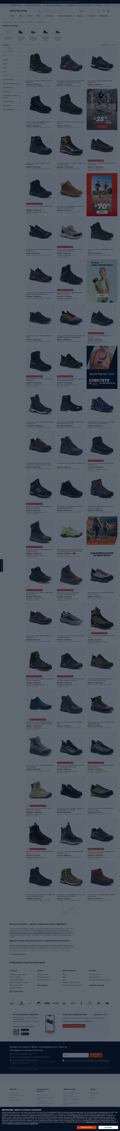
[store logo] (18, 11)
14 (77, 912)
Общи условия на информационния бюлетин (71, 1096)
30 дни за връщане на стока (33, 5)
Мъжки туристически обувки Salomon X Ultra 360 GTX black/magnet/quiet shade (70, 766)
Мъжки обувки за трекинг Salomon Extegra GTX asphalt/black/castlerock (101, 852)
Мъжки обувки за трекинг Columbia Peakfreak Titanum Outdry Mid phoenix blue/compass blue (39, 722)
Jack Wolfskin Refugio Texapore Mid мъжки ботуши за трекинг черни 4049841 (39, 122)
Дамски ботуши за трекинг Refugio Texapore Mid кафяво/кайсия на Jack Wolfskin (70, 895)
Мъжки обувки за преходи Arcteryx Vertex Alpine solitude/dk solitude (70, 636)
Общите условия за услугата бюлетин (21, 1063)
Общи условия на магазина (71, 1093)
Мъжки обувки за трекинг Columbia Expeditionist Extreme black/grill (39, 550)
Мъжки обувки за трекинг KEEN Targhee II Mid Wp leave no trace (101, 895)
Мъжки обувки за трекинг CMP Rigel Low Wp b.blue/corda (100, 81)
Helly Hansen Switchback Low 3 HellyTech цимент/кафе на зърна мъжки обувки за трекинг (39, 464)
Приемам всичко (86, 1127)
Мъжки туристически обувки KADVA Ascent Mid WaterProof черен (70, 852)
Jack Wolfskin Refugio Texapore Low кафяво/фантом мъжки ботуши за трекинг (101, 679)
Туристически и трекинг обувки (26, 22)
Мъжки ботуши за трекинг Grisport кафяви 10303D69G (37, 164)
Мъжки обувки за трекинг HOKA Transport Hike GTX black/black (39, 593)
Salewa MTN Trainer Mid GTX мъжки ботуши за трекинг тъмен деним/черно (101, 507)
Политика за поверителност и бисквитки (30, 1069)
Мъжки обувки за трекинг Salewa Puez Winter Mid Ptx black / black (40, 422)
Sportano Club (71, 5)
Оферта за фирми (42, 1101)
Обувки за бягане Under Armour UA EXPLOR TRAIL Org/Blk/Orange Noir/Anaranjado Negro (71, 336)
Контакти (99, 5)
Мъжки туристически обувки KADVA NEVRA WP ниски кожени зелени (100, 809)
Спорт (10, 22)
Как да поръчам (14, 1093)
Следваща (71, 908)
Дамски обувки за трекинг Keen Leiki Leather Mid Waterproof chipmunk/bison (70, 207)
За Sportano (94, 1093)
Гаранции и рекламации (43, 1106)
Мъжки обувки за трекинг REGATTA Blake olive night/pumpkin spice (100, 722)
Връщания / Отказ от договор (45, 1103)
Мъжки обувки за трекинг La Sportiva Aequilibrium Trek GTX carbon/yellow (40, 679)
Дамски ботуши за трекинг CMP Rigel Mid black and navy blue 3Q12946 (39, 507)
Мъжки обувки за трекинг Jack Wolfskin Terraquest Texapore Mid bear (68, 593)
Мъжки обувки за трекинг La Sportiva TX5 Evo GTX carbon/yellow (102, 164)
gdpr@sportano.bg (92, 1122)
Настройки (108, 1127)
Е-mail (66, 1055)
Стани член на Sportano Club (74, 1026)
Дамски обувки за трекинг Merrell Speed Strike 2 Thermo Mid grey (39, 766)
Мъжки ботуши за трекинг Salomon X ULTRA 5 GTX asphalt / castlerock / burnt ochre (40, 293)
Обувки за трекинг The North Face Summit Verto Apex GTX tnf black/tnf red (70, 422)
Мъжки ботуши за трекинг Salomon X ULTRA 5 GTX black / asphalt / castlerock (71, 379)
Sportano (5, 22)
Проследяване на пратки (16, 1095)
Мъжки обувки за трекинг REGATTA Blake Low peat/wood (38, 636)
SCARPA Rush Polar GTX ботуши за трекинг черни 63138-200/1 (40, 379)
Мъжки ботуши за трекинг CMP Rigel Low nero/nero (99, 336)
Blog (91, 1097)
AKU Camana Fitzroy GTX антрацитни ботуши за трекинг (70, 122)
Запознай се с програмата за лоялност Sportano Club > (78, 1021)
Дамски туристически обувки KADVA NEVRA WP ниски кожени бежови (100, 593)
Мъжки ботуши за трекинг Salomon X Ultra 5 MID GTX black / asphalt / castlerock (70, 679)
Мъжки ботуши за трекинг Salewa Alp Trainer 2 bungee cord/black (101, 766)
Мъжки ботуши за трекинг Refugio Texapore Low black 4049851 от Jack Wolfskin (70, 809)
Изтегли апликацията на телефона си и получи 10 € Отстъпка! (61, 2)
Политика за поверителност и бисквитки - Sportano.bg (22, 1123)
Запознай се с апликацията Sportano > (23, 1026)
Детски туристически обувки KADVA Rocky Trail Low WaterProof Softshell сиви (70, 250)
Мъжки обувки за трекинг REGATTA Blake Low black (38, 336)
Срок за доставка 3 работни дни (54, 5)
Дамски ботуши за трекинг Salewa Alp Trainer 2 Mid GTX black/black (70, 293)
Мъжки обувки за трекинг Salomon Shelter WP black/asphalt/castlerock (70, 507)
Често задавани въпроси (43, 1095)
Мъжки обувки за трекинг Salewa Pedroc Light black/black (39, 250)
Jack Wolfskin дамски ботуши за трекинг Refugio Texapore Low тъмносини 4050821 (101, 422)
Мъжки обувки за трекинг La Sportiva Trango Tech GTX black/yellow (71, 164)
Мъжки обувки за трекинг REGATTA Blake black (39, 206)
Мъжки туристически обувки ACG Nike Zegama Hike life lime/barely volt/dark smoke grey (70, 550)
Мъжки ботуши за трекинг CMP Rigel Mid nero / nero (101, 250)
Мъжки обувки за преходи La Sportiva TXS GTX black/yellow (39, 81)
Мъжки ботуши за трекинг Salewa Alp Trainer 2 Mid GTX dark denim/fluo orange (40, 895)
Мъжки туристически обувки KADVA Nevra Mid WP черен (40, 852)
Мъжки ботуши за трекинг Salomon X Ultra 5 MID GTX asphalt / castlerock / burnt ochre (70, 81)
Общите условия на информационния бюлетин (100, 1061)
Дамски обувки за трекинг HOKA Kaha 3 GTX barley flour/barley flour (38, 809)
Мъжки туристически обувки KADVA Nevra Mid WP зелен (101, 636)
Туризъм (16, 22)
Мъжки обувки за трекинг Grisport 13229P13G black (69, 722)
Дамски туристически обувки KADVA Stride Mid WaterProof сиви (100, 464)
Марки (79, 16)
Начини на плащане (15, 1100)
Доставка (12, 1097)
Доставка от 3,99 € (16, 5)
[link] (98, 11)
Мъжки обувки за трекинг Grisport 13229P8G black (71, 463)
